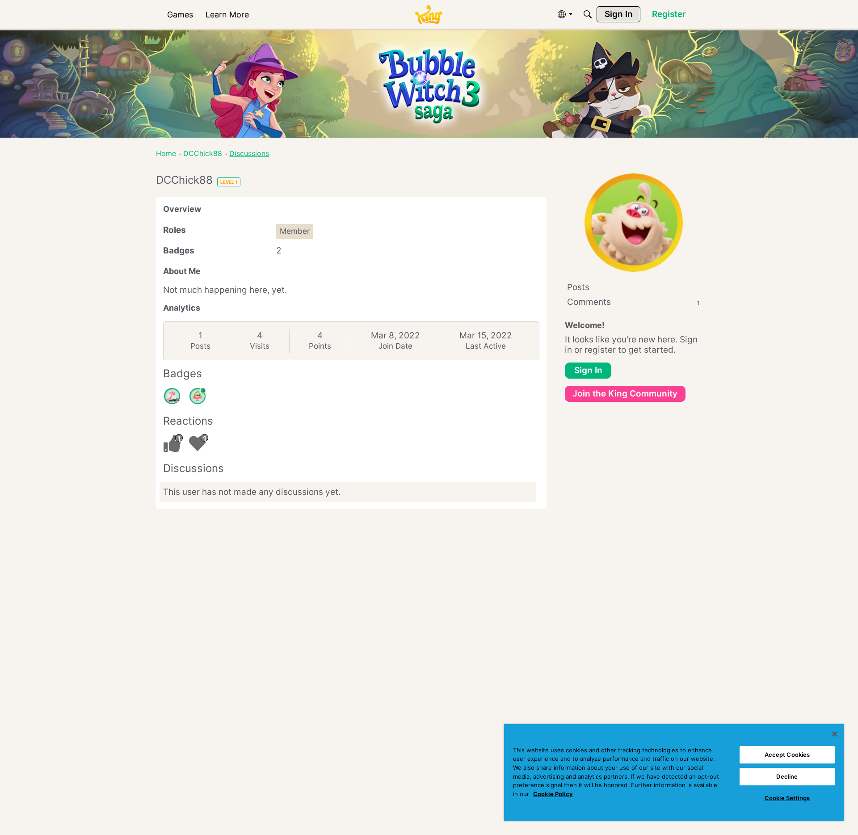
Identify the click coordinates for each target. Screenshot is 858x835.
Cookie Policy (553, 793)
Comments (633, 302)
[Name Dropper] (172, 396)
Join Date (395, 346)
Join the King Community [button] (624, 393)
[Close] (834, 734)
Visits (259, 346)
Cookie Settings (787, 797)
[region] (674, 772)
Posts (200, 346)
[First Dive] (197, 396)
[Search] (588, 14)
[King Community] (428, 14)
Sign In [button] (588, 370)
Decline (787, 776)
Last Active (486, 346)
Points (320, 346)
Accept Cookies (787, 754)
